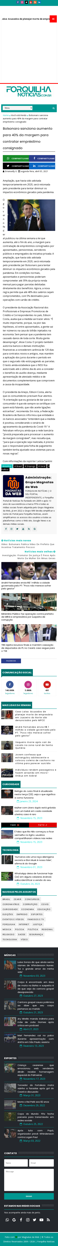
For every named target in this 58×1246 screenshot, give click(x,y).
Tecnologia (10, 939)
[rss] (35, 2)
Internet (24, 924)
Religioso (9, 934)
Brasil (6, 899)
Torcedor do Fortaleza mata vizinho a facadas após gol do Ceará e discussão (36, 1088)
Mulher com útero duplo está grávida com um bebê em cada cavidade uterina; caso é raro (35, 811)
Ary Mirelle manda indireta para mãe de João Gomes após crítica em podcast (36, 1022)
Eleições (8, 914)
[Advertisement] (29, 53)
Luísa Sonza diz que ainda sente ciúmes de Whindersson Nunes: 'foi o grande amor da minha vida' (36, 967)
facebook (11, 660)
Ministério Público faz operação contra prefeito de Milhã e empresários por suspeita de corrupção (27, 616)
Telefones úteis (12, 12)
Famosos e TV (36, 919)
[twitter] (26, 2)
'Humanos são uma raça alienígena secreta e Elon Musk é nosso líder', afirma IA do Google (34, 860)
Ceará (17, 899)
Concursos (32, 899)
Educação (44, 909)
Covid (45, 904)
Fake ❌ (15, 825)
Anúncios (33, 7)
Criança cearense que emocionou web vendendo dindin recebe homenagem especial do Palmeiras (36, 1070)
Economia (28, 909)
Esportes (37, 914)
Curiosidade (10, 909)
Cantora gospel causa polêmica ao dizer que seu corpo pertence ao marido (36, 1005)
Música (7, 929)
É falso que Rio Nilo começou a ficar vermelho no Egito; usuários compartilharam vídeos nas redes (34, 835)
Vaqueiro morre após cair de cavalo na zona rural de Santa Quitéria (34, 745)
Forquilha (9, 924)
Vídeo (24, 939)
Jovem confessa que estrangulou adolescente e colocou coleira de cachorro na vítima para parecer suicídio (35, 759)
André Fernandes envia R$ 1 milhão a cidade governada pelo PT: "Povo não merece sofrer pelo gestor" (26, 585)
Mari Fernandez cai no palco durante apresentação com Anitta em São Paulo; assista (36, 1039)
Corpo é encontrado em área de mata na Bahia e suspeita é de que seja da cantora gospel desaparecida (36, 987)
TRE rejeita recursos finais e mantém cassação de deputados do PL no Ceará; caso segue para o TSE (28, 647)
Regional (47, 929)
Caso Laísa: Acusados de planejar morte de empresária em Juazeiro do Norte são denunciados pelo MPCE (34, 716)
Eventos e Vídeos (13, 919)
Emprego (22, 914)
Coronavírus (11, 904)
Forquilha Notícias (46, 1241)
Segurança (36, 934)
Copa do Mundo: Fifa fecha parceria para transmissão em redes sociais (36, 1117)
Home (6, 115)
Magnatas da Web (30, 1237)
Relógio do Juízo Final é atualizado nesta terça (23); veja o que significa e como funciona (35, 794)
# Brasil (18, 466)
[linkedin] (39, 2)
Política (33, 929)
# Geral (41, 466)
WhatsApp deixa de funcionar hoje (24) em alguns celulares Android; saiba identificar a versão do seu (34, 877)
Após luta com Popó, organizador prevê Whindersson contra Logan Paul (36, 1134)
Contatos (19, 7)
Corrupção (30, 904)
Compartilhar (20, 158)
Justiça (37, 924)
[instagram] (22, 2)
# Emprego (30, 466)
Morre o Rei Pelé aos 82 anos (33, 1101)
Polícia (19, 929)
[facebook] (17, 2)
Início (6, 7)
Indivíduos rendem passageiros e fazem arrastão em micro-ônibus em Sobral (36, 772)
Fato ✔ (43, 825)
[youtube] (30, 2)
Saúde (22, 934)
